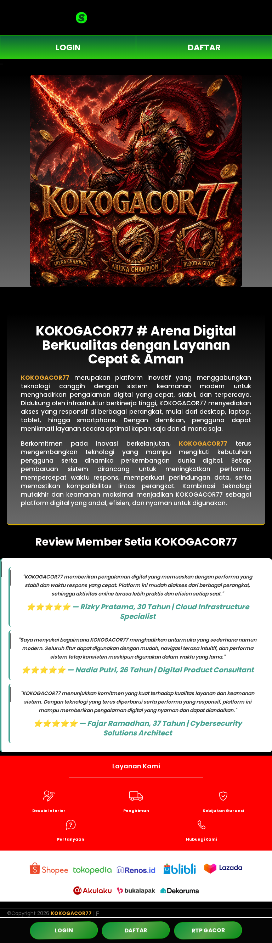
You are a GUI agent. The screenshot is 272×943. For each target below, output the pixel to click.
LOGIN (68, 47)
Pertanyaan (70, 839)
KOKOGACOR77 (45, 377)
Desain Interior (49, 810)
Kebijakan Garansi (223, 810)
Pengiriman (136, 810)
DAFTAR (204, 47)
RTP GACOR (208, 930)
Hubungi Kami (201, 839)
